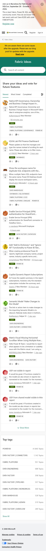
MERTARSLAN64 (15, 352)
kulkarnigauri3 (14, 115)
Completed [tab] (27, 94)
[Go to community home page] (15, 32)
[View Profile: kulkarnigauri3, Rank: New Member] (5, 102)
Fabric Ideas (9, 40)
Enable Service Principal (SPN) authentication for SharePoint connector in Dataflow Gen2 (22, 213)
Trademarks (6, 540)
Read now (20, 54)
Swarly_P (12, 286)
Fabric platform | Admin (14, 502)
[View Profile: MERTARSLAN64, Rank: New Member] (5, 339)
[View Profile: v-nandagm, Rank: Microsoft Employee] (5, 213)
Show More (24, 427)
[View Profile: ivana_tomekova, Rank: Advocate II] (5, 372)
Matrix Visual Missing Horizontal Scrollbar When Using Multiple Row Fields (25, 339)
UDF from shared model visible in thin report (26, 398)
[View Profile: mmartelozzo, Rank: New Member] (5, 246)
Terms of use (38, 534)
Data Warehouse (10, 495)
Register (33, 32)
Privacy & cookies (24, 534)
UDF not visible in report (20, 370)
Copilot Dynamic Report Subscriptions (26, 274)
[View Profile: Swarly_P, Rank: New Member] (5, 276)
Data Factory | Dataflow (14, 509)
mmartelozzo (14, 260)
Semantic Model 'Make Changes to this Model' (24, 302)
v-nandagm (13, 226)
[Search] (25, 32)
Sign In (40, 32)
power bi (7, 448)
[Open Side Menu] (3, 32)
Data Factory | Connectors (15, 455)
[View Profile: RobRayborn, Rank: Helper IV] (5, 303)
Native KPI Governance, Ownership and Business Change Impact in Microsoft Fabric (24, 102)
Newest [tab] (5, 94)
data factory (9, 475)
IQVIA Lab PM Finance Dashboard (24, 141)
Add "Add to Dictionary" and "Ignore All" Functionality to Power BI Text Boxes (25, 246)
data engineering (10, 468)
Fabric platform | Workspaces (16, 489)
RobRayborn (14, 316)
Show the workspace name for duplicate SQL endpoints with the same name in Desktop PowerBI (23, 169)
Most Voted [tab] (15, 94)
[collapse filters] (41, 94)
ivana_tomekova (15, 383)
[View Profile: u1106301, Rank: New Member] (5, 143)
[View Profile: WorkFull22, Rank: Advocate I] (5, 170)
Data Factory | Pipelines (13, 482)
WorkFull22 (13, 183)
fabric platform (10, 462)
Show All (6, 516)
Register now (8, 23)
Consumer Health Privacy (12, 547)
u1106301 (13, 153)
